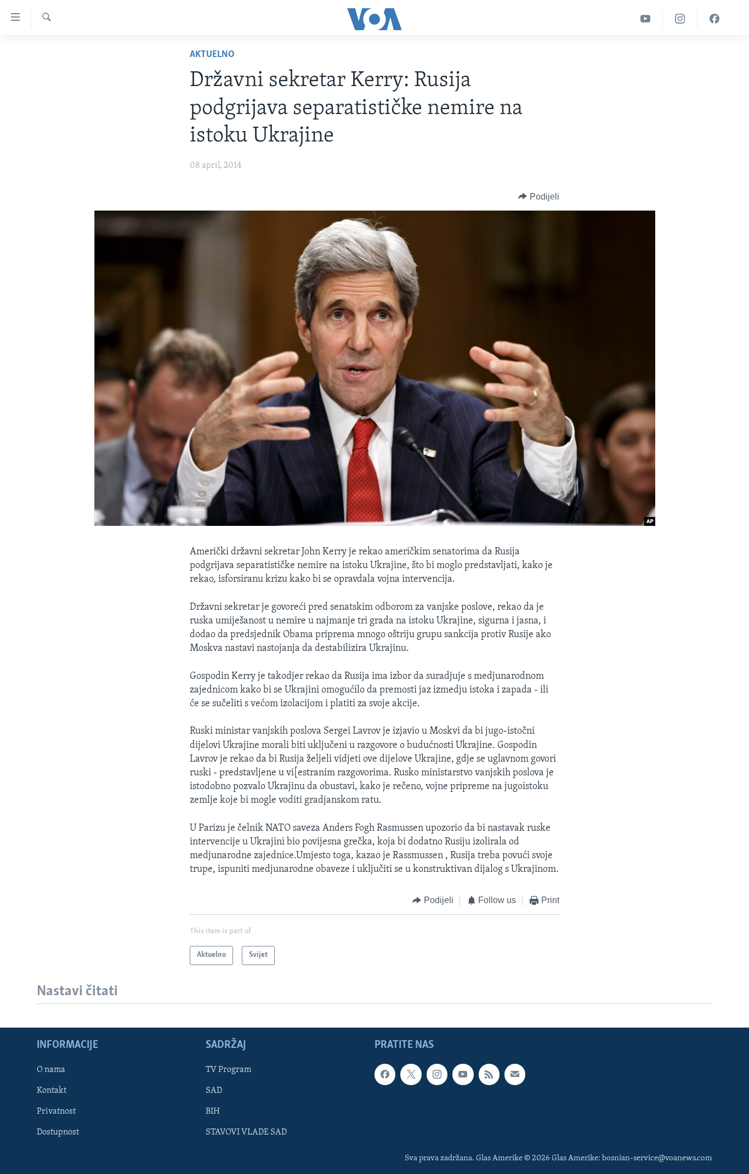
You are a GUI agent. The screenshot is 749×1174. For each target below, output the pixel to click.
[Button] (538, 197)
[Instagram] (680, 18)
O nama (51, 1069)
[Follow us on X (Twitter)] (410, 1074)
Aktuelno (212, 55)
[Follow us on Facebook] (384, 1074)
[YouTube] (645, 18)
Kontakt (51, 1090)
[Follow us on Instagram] (437, 1074)
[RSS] (489, 1074)
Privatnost (56, 1111)
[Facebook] (714, 18)
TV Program (228, 1069)
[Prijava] (514, 1074)
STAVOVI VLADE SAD (246, 1132)
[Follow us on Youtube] (462, 1074)
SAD (214, 1090)
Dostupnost (58, 1132)
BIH (213, 1111)
